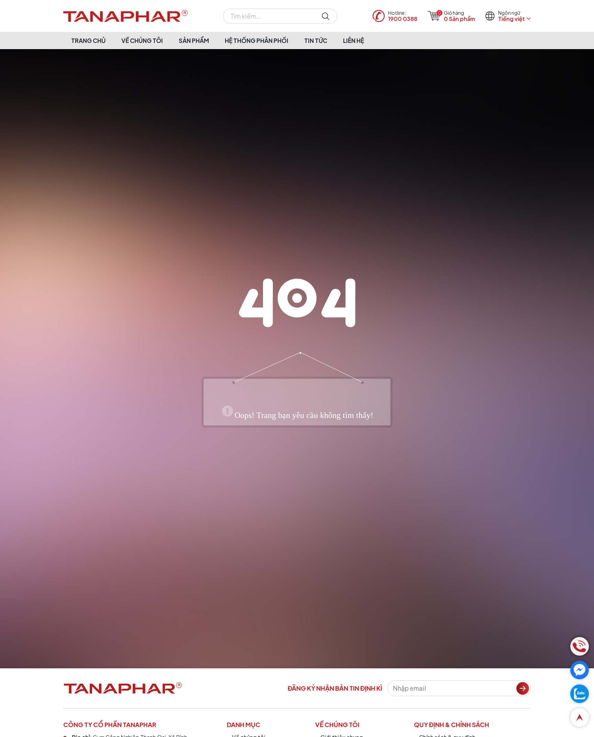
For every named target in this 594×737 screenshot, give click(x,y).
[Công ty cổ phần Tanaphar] (125, 16)
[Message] (579, 670)
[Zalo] (579, 693)
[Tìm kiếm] (325, 16)
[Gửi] (522, 688)
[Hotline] (579, 646)
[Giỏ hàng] (434, 16)
